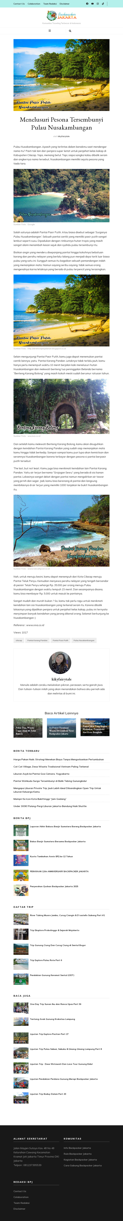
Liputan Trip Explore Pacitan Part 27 (49, 1034)
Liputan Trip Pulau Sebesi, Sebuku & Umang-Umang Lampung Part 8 (66, 1049)
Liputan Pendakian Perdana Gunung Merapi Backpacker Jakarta (64, 1079)
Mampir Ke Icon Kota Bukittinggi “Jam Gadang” (40, 798)
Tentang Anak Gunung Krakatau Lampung (52, 1019)
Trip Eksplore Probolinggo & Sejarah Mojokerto (54, 930)
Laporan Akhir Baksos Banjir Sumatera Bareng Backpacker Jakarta (65, 826)
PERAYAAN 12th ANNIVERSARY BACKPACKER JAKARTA (59, 871)
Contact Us (19, 3)
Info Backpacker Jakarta (77, 1147)
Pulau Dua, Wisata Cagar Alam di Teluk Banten (26, 730)
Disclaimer (64, 3)
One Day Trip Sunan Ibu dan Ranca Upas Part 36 (55, 1004)
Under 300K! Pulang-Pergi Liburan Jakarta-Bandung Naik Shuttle (50, 806)
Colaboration (34, 3)
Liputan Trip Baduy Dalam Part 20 (48, 1094)
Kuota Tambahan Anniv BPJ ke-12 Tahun (51, 856)
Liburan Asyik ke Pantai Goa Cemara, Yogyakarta (41, 773)
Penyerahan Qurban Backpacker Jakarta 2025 (54, 886)
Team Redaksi (50, 3)
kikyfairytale (64, 136)
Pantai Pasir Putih (60, 640)
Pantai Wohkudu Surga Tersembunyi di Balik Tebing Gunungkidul (50, 780)
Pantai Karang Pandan (37, 640)
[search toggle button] (70, 31)
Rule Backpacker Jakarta (78, 1153)
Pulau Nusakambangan (84, 640)
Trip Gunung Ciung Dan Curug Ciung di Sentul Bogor (58, 945)
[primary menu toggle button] (50, 31)
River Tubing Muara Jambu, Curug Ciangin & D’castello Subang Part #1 (67, 915)
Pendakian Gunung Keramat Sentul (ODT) (52, 975)
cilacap (19, 640)
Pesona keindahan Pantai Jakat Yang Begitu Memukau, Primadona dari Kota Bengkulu (95, 728)
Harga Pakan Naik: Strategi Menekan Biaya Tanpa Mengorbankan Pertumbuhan (59, 759)
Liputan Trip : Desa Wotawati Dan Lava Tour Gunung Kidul (61, 1064)
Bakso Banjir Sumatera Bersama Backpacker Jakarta (58, 841)
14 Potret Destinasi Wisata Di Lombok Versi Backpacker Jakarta (61, 730)
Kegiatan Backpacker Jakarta (80, 1159)
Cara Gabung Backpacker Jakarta (83, 1165)
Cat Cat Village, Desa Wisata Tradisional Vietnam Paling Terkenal (51, 766)
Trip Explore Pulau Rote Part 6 (46, 960)
